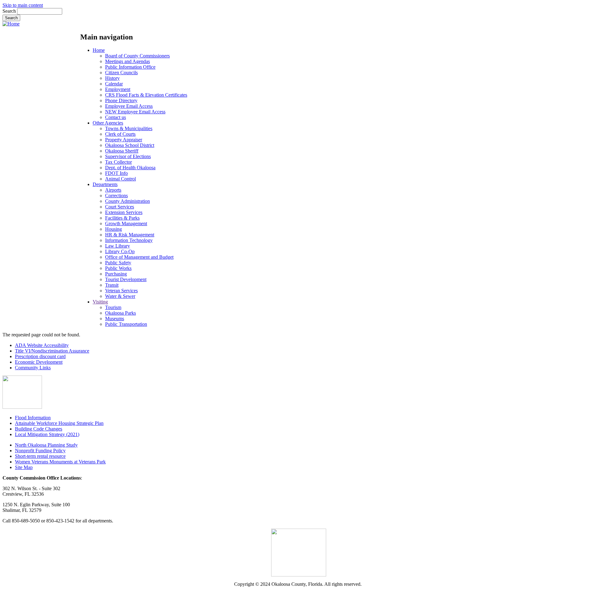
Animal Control (120, 178)
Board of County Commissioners (137, 55)
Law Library (117, 245)
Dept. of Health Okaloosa (130, 167)
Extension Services (123, 212)
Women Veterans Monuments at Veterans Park (60, 461)
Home (99, 50)
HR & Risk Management (129, 234)
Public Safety (118, 262)
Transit (111, 285)
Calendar (114, 83)
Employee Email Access (129, 106)
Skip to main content (22, 5)
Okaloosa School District (129, 145)
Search (9, 11)
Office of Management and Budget (139, 257)
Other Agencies (108, 122)
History (112, 78)
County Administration (127, 201)
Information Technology (129, 240)
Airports (113, 190)
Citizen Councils (121, 72)
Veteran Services (121, 290)
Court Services (119, 206)
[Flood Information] (22, 407)
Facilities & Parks (122, 218)
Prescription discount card (40, 356)
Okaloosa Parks (120, 313)
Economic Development (38, 362)
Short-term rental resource (40, 456)
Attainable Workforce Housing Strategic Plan (59, 423)
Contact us (115, 117)
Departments (105, 184)
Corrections (116, 195)
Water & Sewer (120, 296)
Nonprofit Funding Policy (40, 450)
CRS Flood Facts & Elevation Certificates (146, 95)
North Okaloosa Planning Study (46, 445)
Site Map (24, 467)
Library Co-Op (120, 251)
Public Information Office (130, 67)
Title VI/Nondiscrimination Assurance (52, 350)
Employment (117, 89)
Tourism (113, 307)
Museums (114, 318)
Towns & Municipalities (128, 128)
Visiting (100, 301)
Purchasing (116, 273)
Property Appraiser (123, 139)
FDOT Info (116, 173)
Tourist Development (125, 279)
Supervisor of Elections (128, 156)
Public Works (118, 268)
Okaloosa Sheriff (121, 150)
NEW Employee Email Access (135, 111)
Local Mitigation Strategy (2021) (47, 434)
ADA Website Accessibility (42, 345)
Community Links (33, 367)
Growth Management (126, 223)
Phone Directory (121, 100)
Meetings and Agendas (127, 61)
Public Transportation (126, 324)
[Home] (11, 23)
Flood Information (33, 417)
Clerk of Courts (120, 134)
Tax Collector (118, 162)
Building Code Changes (38, 428)
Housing (113, 229)
